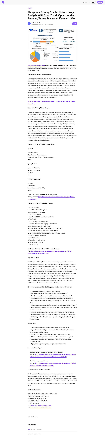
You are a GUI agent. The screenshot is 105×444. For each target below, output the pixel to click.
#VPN (30, 8)
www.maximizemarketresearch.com (41, 408)
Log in (93, 2)
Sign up (100, 2)
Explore (85, 2)
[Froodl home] (3, 2)
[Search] (88, 2)
